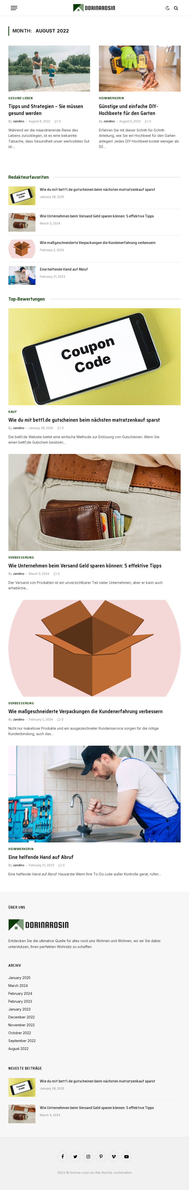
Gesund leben (20, 98)
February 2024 (20, 993)
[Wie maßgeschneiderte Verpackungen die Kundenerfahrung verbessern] (21, 249)
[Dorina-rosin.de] (94, 8)
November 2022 (21, 1025)
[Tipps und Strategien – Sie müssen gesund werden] (49, 69)
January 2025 (19, 978)
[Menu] (14, 8)
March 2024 (18, 985)
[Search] (175, 8)
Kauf (12, 411)
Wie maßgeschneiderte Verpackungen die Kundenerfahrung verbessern (98, 243)
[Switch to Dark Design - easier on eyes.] (167, 8)
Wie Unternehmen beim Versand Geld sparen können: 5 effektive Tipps (97, 216)
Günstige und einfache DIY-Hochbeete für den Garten (128, 110)
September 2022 (22, 1041)
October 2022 (19, 1033)
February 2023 (20, 1001)
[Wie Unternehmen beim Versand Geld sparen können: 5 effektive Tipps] (21, 222)
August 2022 (18, 1048)
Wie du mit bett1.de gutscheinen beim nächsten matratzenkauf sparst (97, 190)
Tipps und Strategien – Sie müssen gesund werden (45, 110)
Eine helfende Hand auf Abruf (64, 269)
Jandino (18, 121)
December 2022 (21, 1017)
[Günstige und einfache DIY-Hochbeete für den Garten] (140, 69)
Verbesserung (21, 557)
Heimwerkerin (111, 98)
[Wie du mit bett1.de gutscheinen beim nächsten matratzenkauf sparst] (21, 195)
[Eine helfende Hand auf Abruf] (21, 275)
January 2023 (19, 1009)
